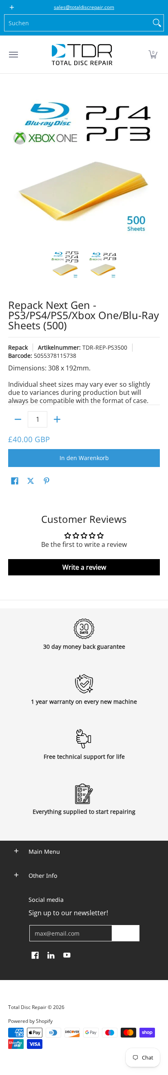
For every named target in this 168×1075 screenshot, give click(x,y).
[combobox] (77, 23)
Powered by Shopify (30, 1021)
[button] (153, 54)
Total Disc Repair (27, 1007)
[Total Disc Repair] (82, 54)
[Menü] (13, 54)
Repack (18, 347)
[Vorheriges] (14, 166)
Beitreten (125, 933)
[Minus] (18, 419)
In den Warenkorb (84, 458)
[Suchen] (157, 23)
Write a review (84, 567)
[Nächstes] (154, 166)
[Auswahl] (57, 419)
